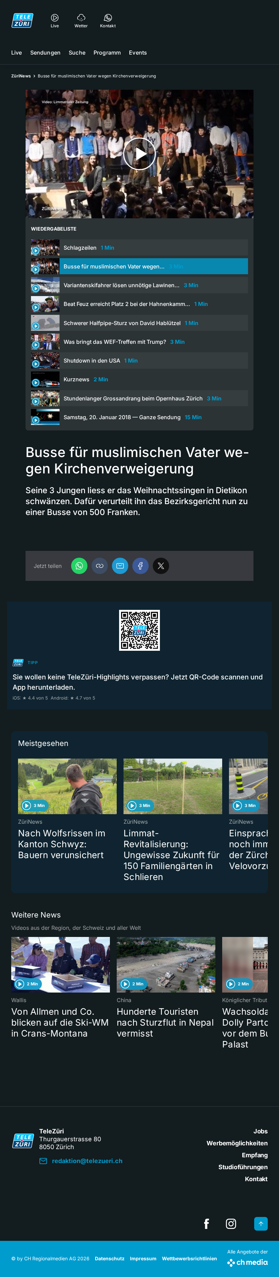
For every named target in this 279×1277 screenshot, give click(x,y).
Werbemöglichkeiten (237, 1143)
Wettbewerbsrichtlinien (189, 1258)
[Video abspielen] (139, 154)
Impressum (143, 1258)
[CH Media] (247, 1261)
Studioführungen (243, 1167)
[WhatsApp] (79, 566)
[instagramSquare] (231, 1224)
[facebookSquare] (206, 1224)
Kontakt (256, 1179)
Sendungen (45, 52)
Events (138, 52)
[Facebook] (140, 566)
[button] (100, 566)
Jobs (260, 1131)
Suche (77, 52)
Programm (107, 52)
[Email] (120, 566)
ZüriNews (21, 75)
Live (16, 52)
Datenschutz (110, 1258)
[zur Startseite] (22, 20)
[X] (161, 566)
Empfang (255, 1155)
